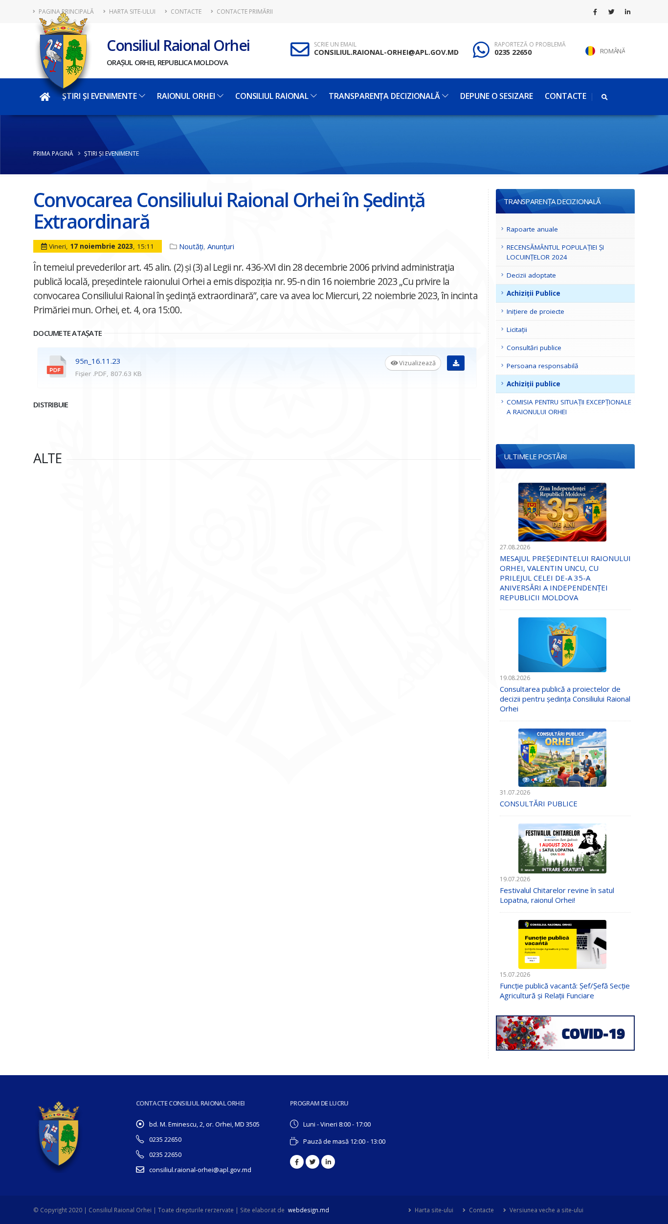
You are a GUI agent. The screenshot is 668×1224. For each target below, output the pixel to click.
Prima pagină (53, 153)
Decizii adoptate (531, 275)
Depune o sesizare (496, 96)
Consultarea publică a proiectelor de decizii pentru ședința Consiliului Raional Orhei (565, 698)
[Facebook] (595, 12)
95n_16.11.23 (98, 361)
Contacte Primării (244, 11)
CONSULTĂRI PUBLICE (539, 803)
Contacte (185, 11)
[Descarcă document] (456, 363)
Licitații (517, 329)
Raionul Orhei (186, 96)
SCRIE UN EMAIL (335, 44)
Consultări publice (534, 347)
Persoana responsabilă (543, 365)
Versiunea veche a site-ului (545, 1210)
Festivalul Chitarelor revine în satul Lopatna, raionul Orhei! (557, 895)
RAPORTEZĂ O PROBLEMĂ (530, 44)
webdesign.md (308, 1210)
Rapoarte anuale (532, 229)
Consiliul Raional (272, 96)
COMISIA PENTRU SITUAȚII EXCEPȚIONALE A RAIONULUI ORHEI (569, 407)
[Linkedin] (627, 12)
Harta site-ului (132, 11)
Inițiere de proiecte (535, 311)
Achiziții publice (533, 383)
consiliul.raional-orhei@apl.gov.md (200, 1169)
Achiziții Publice (533, 293)
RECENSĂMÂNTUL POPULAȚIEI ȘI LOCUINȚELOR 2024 (555, 252)
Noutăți (191, 246)
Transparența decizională (384, 96)
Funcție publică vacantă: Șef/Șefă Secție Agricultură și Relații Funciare (565, 990)
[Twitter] (611, 12)
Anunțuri (220, 246)
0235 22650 (513, 52)
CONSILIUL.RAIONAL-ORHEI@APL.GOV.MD (386, 52)
